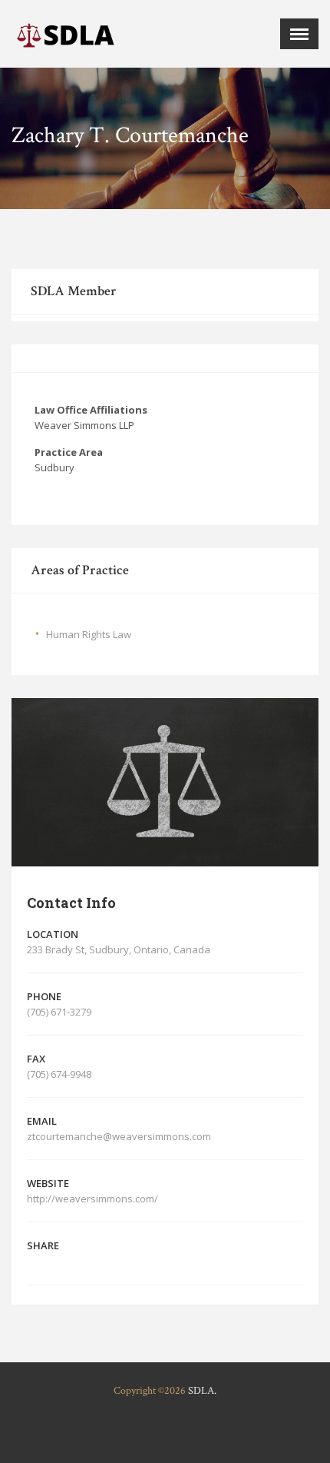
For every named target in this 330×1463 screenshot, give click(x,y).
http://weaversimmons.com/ (93, 1198)
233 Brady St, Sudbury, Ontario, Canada (118, 949)
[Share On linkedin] (77, 1260)
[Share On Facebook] (33, 1260)
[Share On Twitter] (55, 1260)
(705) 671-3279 (59, 1012)
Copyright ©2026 (150, 1391)
